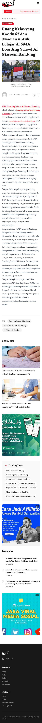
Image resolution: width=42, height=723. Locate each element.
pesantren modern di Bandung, (22, 121)
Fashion (5, 675)
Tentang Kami (7, 705)
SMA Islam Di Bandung (12, 330)
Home (4, 18)
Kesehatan (6, 684)
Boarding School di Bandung (19, 321)
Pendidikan (12, 18)
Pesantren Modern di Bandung (15, 325)
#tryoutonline (11, 488)
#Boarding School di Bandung (17, 475)
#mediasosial (11, 483)
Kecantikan (6, 681)
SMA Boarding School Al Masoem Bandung (21, 107)
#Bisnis (33, 488)
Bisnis (4, 672)
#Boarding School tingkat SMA (17, 492)
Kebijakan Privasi (8, 702)
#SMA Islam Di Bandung (15, 470)
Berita (4, 699)
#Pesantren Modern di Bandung (17, 479)
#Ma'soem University (27, 483)
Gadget (4, 678)
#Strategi (23, 488)
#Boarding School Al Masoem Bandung (20, 496)
